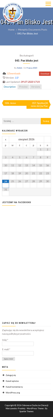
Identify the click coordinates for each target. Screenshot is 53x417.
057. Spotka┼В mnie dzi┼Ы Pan (39, 104)
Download (45, 73)
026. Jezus (10, 102)
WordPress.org (13, 392)
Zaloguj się (11, 375)
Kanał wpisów (12, 381)
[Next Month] (47, 140)
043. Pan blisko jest (26, 60)
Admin (19, 68)
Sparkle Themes (26, 411)
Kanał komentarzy (14, 386)
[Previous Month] (5, 140)
